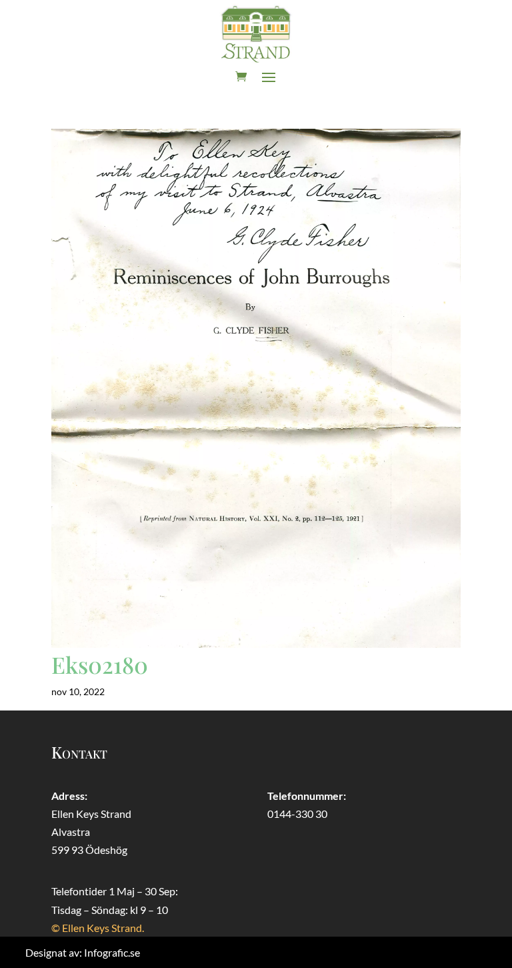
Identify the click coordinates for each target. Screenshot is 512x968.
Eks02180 (99, 664)
